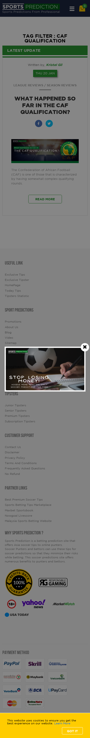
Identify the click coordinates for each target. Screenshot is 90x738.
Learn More (62, 723)
